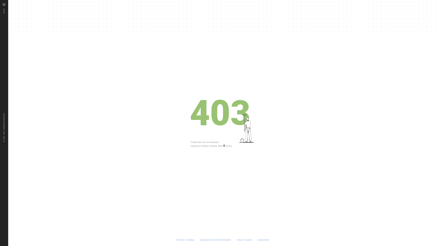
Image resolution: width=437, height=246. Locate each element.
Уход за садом (244, 240)
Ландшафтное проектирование (215, 240)
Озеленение (263, 240)
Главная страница (185, 240)
